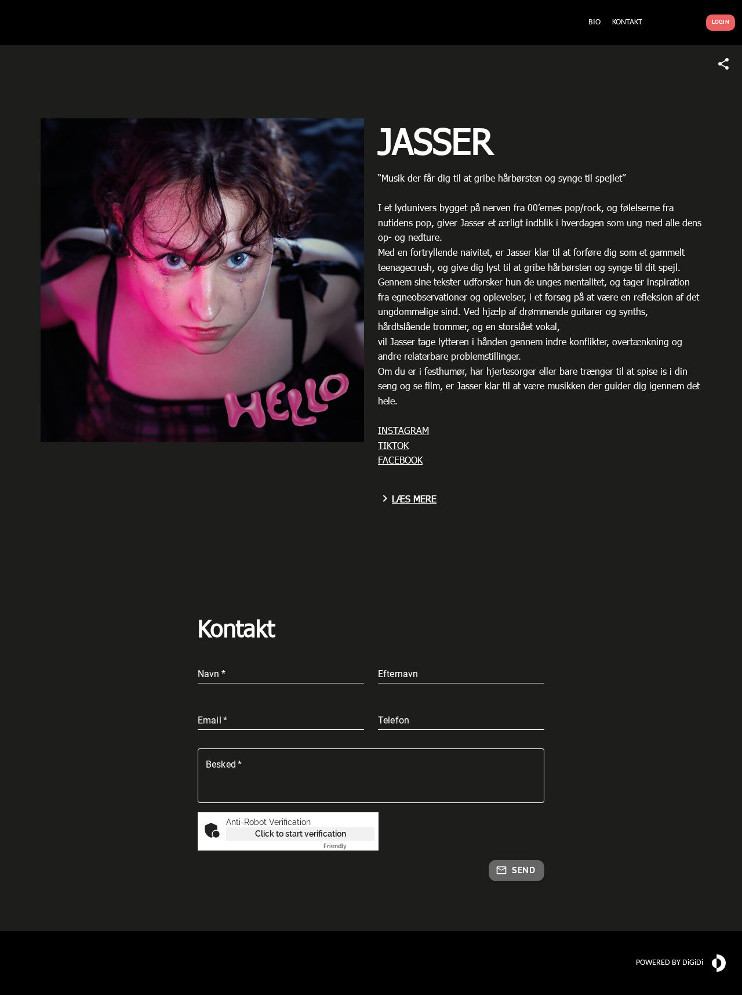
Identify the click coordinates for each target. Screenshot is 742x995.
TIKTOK (393, 445)
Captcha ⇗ (348, 846)
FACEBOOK (400, 460)
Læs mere (414, 499)
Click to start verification (300, 833)
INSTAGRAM (403, 430)
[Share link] (723, 64)
